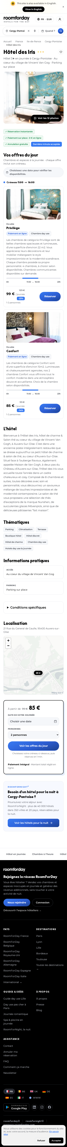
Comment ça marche (16, 1067)
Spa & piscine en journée (13, 1022)
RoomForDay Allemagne (11, 962)
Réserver (50, 296)
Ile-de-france (34, 41)
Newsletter (9, 1073)
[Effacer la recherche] (28, 31)
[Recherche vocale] (34, 31)
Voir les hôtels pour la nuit (31, 822)
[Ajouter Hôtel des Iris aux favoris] (61, 52)
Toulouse (41, 959)
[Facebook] (49, 1107)
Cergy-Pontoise (53, 41)
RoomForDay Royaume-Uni (11, 953)
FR (11, 1091)
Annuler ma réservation (10, 1053)
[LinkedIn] (34, 1107)
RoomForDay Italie (14, 976)
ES (11, 1097)
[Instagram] (42, 1107)
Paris (39, 936)
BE (23, 1091)
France (19, 41)
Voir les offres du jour (33, 745)
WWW (37, 1097)
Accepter (56, 1140)
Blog (39, 1010)
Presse (40, 1004)
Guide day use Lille (14, 998)
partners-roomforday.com (19, 1124)
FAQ (6, 1061)
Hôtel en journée (16, 854)
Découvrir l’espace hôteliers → (22, 910)
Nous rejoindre (17, 902)
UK (36, 1091)
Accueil (7, 41)
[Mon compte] (60, 19)
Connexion (42, 902)
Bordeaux (42, 953)
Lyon (39, 941)
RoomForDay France (16, 936)
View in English (33, 9)
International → (12, 982)
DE (48, 1091)
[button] (8, 640)
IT (23, 1097)
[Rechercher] (60, 31)
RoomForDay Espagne (17, 970)
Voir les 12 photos (48, 118)
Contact (8, 1046)
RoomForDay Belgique (11, 943)
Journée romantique (15, 1014)
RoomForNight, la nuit (17, 1029)
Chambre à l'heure (42, 854)
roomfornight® (35, 1121)
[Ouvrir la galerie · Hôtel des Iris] (33, 98)
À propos (41, 998)
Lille (38, 947)
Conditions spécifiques (28, 607)
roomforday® (11, 1121)
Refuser (41, 1140)
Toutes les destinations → (50, 967)
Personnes (14, 729)
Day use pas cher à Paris (14, 1006)
